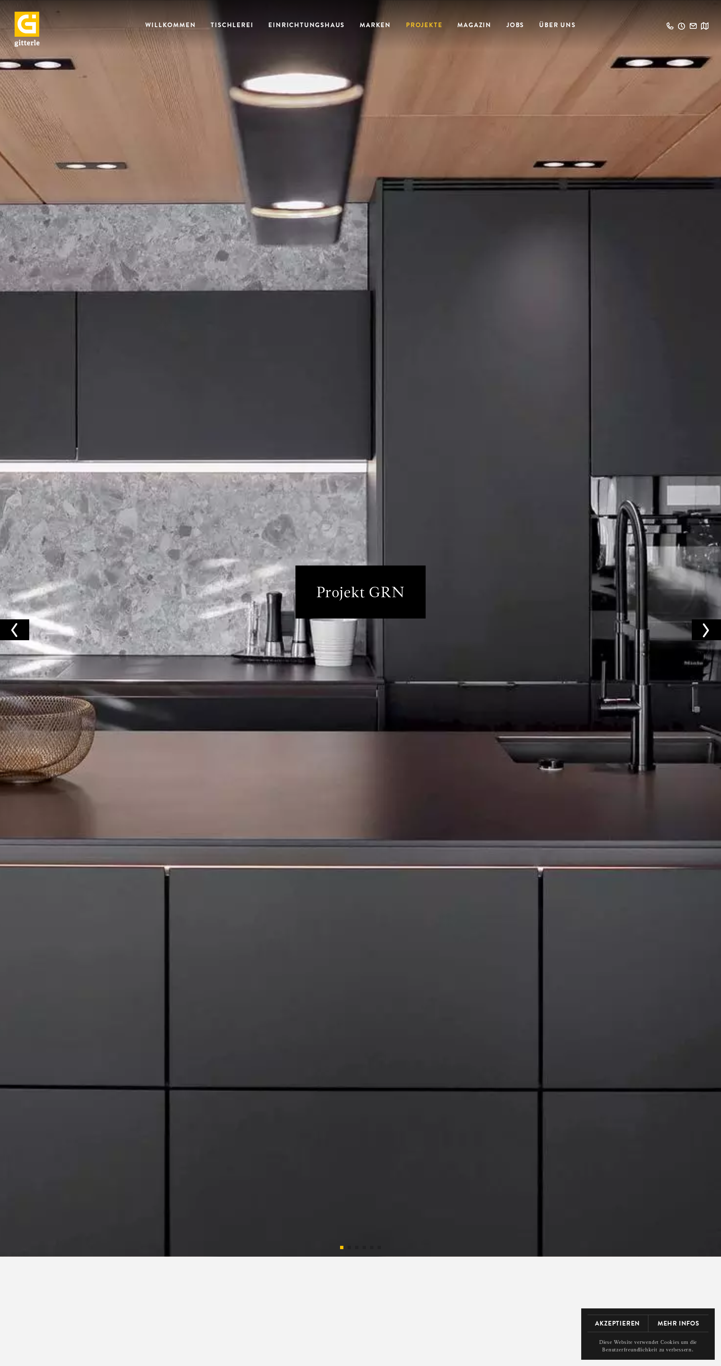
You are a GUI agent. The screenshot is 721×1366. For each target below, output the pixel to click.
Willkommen (170, 25)
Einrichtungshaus (306, 25)
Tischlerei (232, 25)
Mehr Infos (678, 1323)
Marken (375, 25)
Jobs (515, 25)
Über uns (557, 25)
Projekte (424, 25)
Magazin (474, 25)
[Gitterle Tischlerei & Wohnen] (27, 29)
